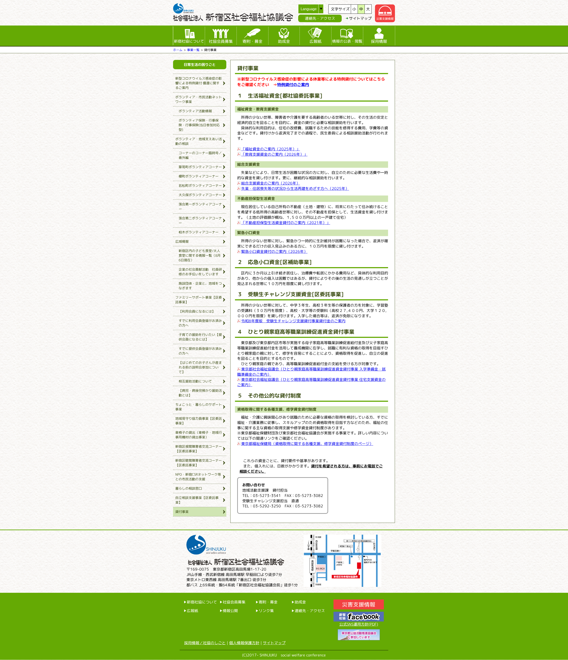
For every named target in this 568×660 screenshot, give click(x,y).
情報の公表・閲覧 (347, 41)
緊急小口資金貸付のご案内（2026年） (274, 251)
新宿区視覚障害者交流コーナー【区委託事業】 (198, 448)
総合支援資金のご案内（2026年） (270, 182)
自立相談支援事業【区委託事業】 (197, 500)
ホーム (177, 50)
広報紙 (315, 41)
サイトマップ (360, 18)
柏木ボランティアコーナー (199, 232)
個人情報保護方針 (244, 642)
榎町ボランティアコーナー (199, 176)
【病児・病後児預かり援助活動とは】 (200, 393)
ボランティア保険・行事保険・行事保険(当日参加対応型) (199, 125)
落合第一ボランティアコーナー (200, 206)
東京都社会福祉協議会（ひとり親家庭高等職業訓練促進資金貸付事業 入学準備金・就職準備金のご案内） (311, 371)
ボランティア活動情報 (195, 111)
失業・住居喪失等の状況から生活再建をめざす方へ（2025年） (295, 188)
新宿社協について (189, 41)
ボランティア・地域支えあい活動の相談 (198, 141)
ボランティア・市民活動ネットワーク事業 (198, 99)
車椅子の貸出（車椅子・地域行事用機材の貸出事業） (198, 434)
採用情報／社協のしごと (205, 642)
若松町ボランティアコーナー (200, 185)
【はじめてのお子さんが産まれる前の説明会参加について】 (200, 367)
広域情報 (182, 241)
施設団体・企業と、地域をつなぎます (200, 285)
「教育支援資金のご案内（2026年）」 (274, 154)
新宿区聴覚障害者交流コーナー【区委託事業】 (198, 462)
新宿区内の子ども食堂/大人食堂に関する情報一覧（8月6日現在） (200, 255)
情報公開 (230, 610)
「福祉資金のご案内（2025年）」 (270, 148)
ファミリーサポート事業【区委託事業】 (198, 299)
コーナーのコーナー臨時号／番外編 (200, 155)
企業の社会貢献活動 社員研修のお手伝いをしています (200, 271)
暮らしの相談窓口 (188, 488)
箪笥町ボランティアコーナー (200, 167)
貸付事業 (182, 511)
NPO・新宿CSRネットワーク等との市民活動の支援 (198, 476)
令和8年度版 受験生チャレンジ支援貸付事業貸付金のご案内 (293, 320)
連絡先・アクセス (320, 18)
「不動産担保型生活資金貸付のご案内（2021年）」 (285, 222)
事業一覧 (193, 50)
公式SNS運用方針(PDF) (358, 624)
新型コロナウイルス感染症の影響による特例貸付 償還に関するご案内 (198, 83)
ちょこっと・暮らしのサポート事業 (198, 407)
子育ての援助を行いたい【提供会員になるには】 (200, 337)
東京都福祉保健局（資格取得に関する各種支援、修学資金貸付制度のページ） (307, 443)
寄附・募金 (252, 41)
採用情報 (379, 41)
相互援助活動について (195, 381)
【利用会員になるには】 (197, 311)
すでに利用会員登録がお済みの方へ (200, 323)
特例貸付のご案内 (293, 84)
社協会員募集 (221, 41)
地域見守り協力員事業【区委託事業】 (198, 421)
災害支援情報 (385, 19)
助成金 (284, 41)
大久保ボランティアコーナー (200, 195)
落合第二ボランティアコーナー (200, 220)
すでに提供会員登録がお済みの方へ (200, 351)
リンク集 (266, 610)
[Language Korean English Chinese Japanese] (313, 8)
